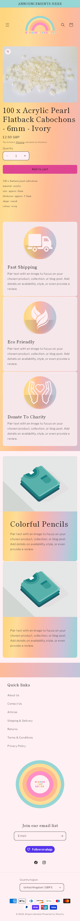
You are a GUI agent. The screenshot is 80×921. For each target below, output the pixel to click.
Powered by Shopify (53, 914)
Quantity (8, 148)
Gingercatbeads (33, 914)
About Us (13, 695)
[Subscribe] (62, 836)
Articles (12, 712)
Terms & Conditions (20, 737)
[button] (7, 25)
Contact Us (14, 703)
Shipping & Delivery (20, 720)
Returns (12, 729)
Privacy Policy (16, 745)
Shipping (20, 142)
